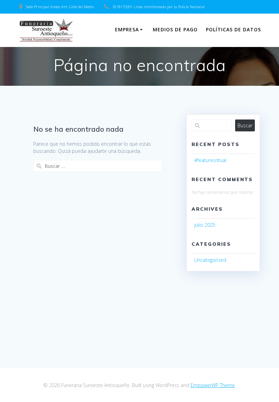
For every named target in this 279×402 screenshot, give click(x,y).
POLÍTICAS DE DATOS (233, 29)
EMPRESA (127, 29)
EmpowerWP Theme (213, 385)
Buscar (244, 125)
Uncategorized (210, 260)
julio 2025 (204, 225)
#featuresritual (210, 160)
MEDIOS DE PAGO (175, 29)
